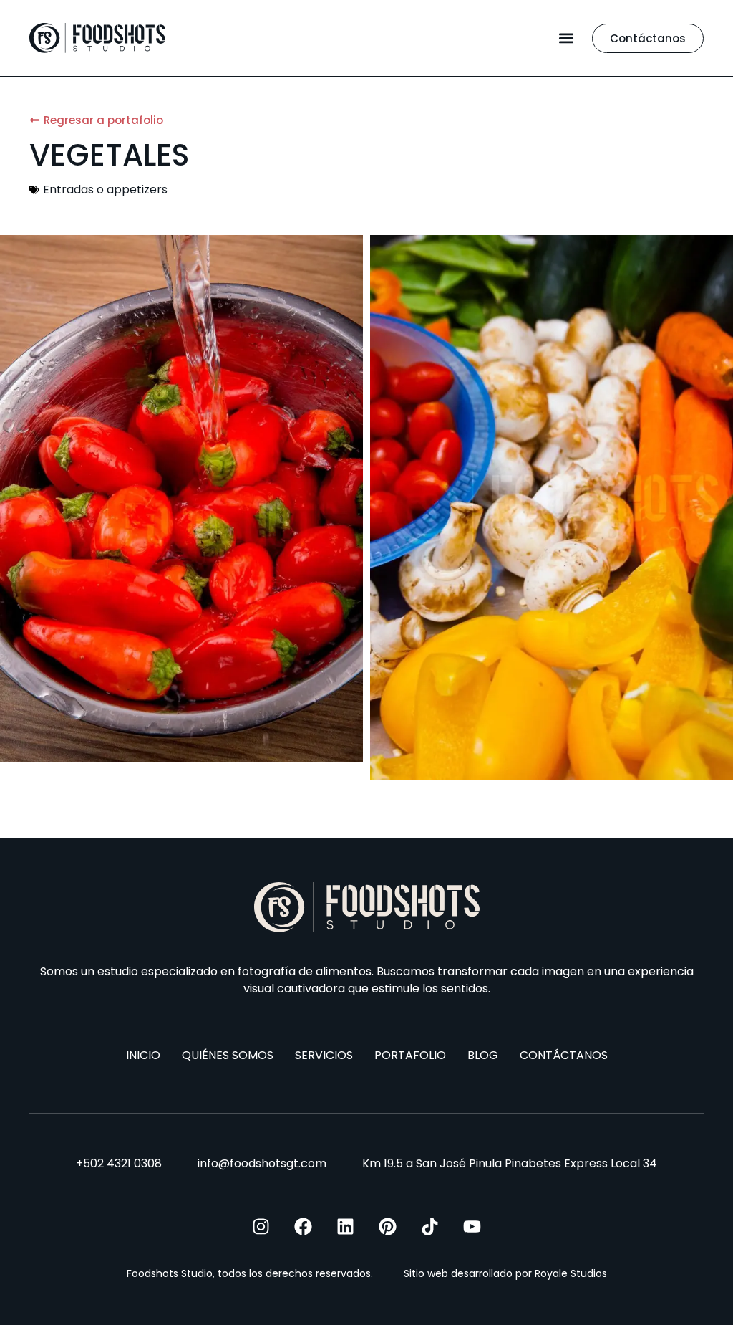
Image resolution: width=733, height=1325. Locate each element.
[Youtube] (472, 1226)
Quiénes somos (227, 1055)
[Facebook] (303, 1226)
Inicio (143, 1055)
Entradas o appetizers (105, 189)
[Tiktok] (430, 1226)
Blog (482, 1055)
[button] (566, 38)
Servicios (324, 1055)
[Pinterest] (388, 1226)
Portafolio (410, 1055)
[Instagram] (261, 1226)
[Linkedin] (345, 1226)
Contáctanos (564, 1055)
